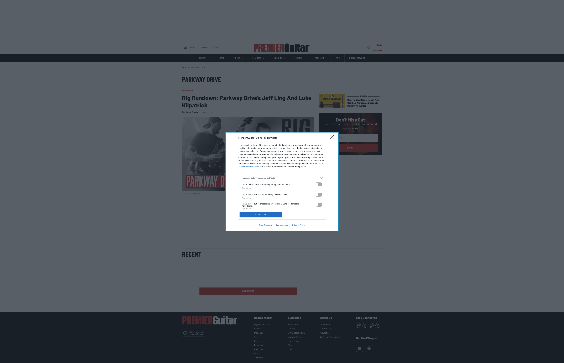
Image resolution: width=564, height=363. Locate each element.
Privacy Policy (298, 225)
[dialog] (282, 181)
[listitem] (282, 178)
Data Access (282, 225)
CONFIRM (260, 215)
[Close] (333, 138)
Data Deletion (265, 225)
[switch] (318, 184)
